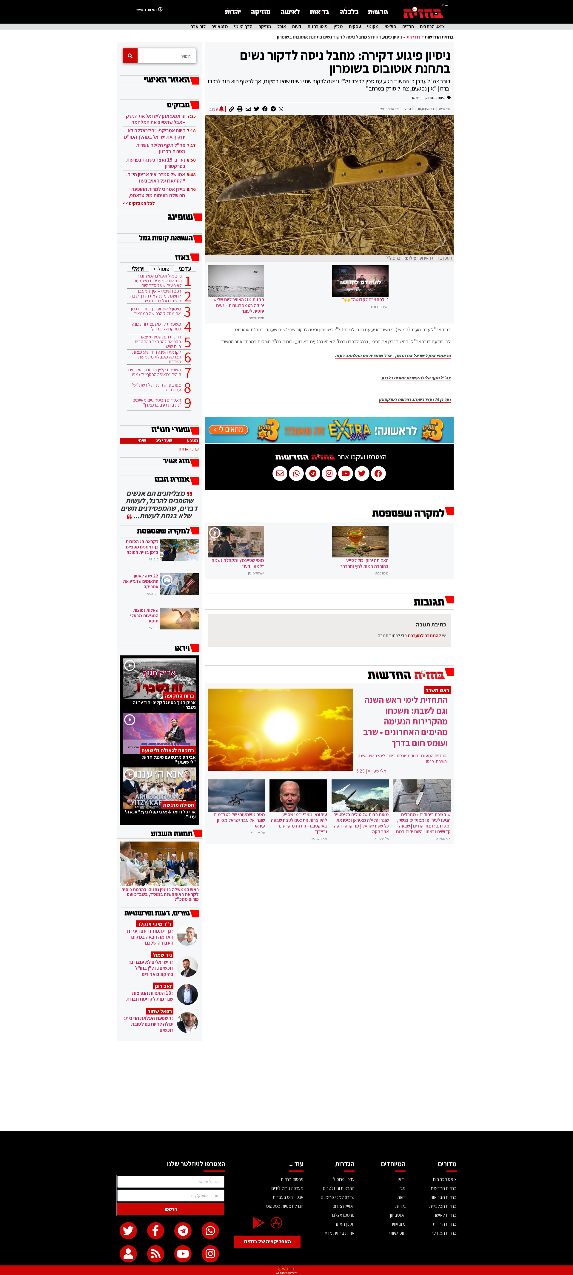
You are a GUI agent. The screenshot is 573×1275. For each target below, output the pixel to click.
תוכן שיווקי (397, 1233)
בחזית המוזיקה (444, 1233)
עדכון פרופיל (344, 1179)
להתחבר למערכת (424, 635)
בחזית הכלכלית (443, 1206)
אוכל (281, 27)
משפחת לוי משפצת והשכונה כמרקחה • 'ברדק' (156, 326)
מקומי (373, 27)
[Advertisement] (286, 1086)
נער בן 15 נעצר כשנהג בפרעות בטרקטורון (415, 399)
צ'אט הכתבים (432, 27)
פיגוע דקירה (429, 97)
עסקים (355, 27)
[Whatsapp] (210, 1230)
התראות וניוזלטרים (339, 1188)
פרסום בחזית (292, 1179)
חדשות (413, 37)
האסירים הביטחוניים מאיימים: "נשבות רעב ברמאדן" (156, 402)
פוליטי (390, 27)
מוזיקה (264, 27)
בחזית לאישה (445, 1215)
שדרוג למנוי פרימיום (338, 1197)
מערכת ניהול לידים (287, 1188)
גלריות (400, 1206)
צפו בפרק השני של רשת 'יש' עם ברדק (156, 387)
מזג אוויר (220, 27)
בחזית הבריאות (443, 1197)
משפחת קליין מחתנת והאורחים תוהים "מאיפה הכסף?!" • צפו (154, 372)
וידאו (402, 1179)
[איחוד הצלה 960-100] (329, 441)
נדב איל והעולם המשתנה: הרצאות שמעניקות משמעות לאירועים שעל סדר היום (157, 281)
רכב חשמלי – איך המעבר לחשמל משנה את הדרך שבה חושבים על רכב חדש (155, 296)
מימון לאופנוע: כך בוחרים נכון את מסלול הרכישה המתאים (156, 311)
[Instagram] (210, 1253)
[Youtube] (183, 1253)
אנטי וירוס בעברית (288, 1197)
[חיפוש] (130, 55)
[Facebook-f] (155, 1230)
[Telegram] (183, 1230)
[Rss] (155, 1253)
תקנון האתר (345, 1224)
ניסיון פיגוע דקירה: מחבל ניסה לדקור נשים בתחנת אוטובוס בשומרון (345, 61)
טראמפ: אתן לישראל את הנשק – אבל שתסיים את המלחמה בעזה (393, 355)
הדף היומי (243, 27)
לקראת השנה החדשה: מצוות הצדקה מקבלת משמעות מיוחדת (156, 357)
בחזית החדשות (439, 37)
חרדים (408, 27)
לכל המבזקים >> (139, 203)
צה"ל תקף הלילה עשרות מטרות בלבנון (416, 378)
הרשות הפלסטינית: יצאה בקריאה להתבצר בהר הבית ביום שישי (158, 342)
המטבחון (398, 1215)
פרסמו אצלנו (343, 1215)
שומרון (414, 97)
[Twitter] (128, 1230)
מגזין (338, 27)
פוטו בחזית (317, 27)
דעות (296, 27)
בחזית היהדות (445, 1224)
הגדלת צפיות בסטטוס (285, 1206)
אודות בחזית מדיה (339, 1233)
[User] (128, 1253)
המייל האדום (343, 1206)
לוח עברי (198, 27)
